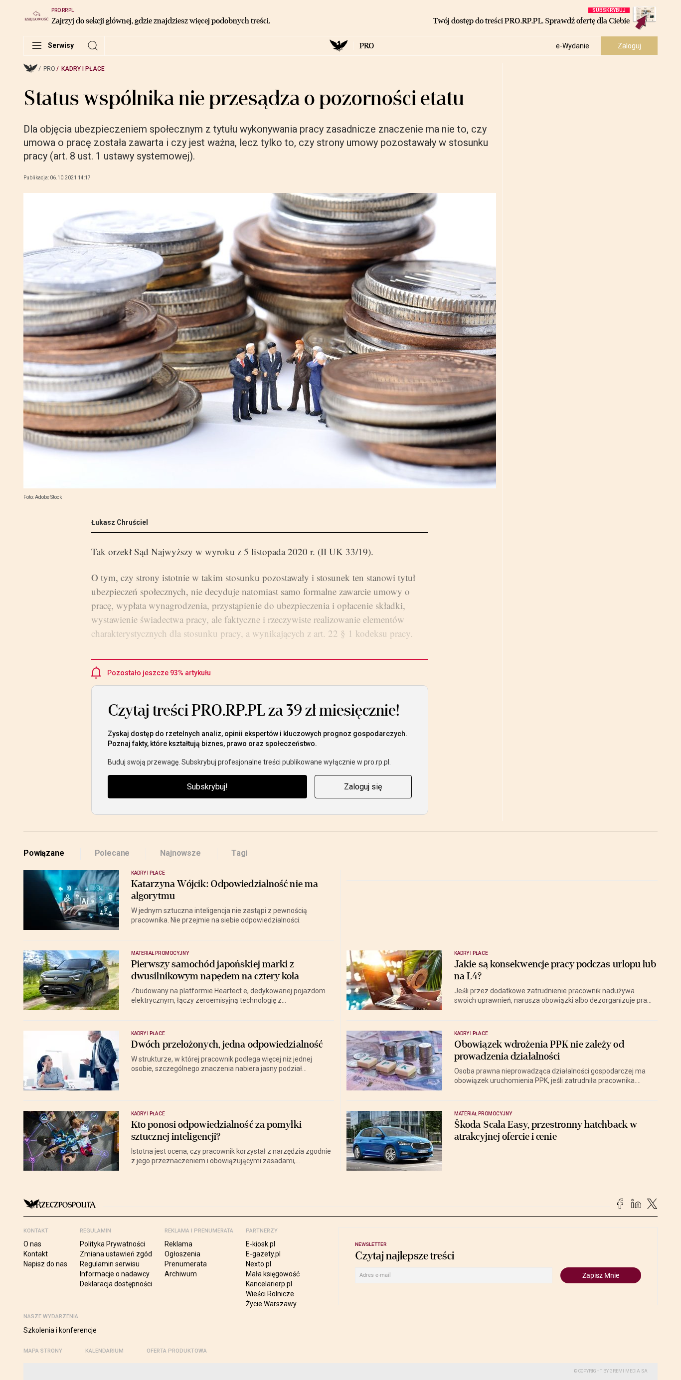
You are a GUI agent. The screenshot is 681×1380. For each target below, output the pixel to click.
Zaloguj (629, 46)
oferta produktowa (177, 1351)
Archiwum (181, 1274)
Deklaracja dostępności (116, 1284)
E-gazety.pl (263, 1254)
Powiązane (43, 853)
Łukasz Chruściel (119, 522)
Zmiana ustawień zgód (116, 1254)
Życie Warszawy (271, 1304)
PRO (366, 46)
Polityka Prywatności (112, 1244)
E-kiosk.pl (260, 1244)
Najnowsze (180, 853)
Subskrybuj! (207, 786)
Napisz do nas (45, 1264)
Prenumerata (186, 1264)
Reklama (178, 1244)
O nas (32, 1244)
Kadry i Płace (83, 68)
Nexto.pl (258, 1264)
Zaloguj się (363, 786)
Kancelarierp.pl (269, 1284)
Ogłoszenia (182, 1254)
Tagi (239, 853)
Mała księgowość (273, 1274)
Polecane (112, 853)
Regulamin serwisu (110, 1264)
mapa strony (42, 1351)
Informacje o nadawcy (115, 1274)
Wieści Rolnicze (270, 1294)
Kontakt (35, 1254)
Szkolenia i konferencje (60, 1330)
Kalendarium (104, 1351)
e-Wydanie (572, 46)
